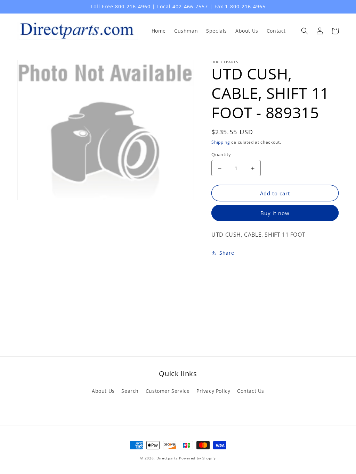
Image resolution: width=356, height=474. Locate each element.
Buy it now (275, 213)
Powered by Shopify (197, 458)
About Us (103, 391)
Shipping (220, 142)
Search (130, 391)
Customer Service (168, 391)
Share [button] (226, 252)
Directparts (167, 458)
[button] (304, 31)
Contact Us (250, 391)
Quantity (221, 154)
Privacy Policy (213, 391)
